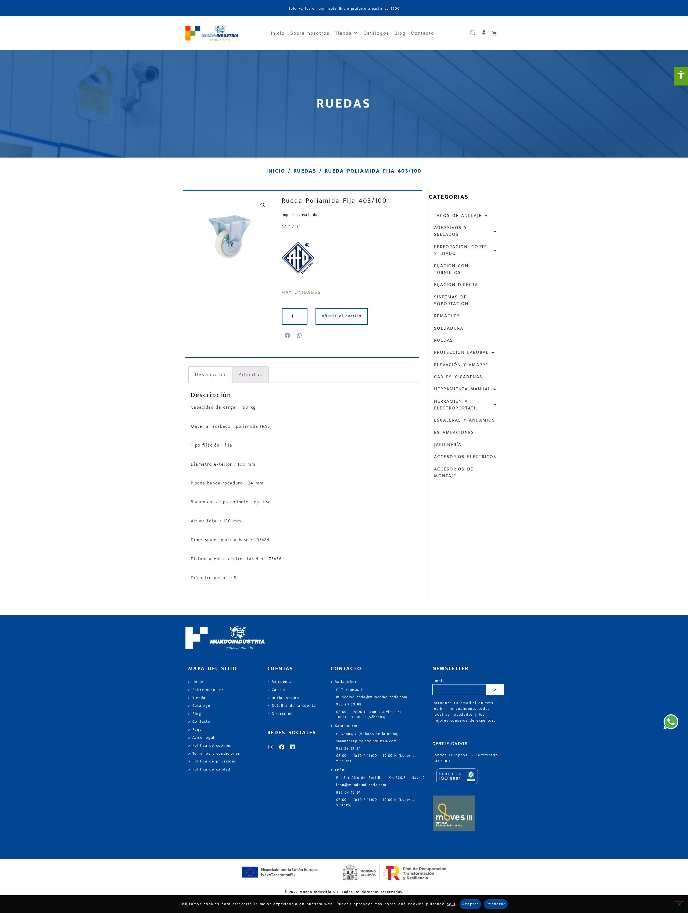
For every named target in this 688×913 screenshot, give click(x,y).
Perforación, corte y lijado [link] (460, 250)
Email (438, 681)
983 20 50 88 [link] (349, 704)
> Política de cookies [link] (209, 745)
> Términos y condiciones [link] (214, 753)
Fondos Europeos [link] (451, 755)
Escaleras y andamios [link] (464, 420)
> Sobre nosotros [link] (206, 690)
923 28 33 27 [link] (348, 748)
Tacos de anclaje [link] (458, 215)
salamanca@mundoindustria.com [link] (366, 741)
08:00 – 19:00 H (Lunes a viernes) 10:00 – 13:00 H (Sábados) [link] (368, 714)
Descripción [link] (210, 374)
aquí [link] (451, 904)
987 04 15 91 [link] (348, 793)
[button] (288, 335)
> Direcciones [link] (281, 714)
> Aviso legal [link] (201, 737)
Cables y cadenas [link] (458, 377)
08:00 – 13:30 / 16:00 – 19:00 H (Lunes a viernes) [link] (375, 758)
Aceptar (470, 904)
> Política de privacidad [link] (212, 761)
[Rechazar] (679, 903)
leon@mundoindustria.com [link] (361, 785)
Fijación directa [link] (456, 284)
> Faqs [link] (195, 729)
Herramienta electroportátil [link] (456, 405)
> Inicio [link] (195, 682)
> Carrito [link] (276, 690)
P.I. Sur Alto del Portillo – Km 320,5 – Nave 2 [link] (380, 778)
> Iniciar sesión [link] (283, 698)
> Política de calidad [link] (209, 769)
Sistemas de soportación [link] (451, 300)
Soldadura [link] (448, 328)
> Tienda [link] (197, 698)
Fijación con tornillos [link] (451, 269)
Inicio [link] (278, 33)
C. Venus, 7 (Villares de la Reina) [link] (367, 734)
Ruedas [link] (304, 171)
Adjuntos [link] (250, 374)
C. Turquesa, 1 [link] (349, 690)
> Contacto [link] (199, 721)
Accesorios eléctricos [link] (465, 457)
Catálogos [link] (376, 33)
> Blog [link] (195, 714)
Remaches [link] (447, 316)
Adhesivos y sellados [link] (450, 231)
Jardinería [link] (447, 444)
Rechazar (495, 904)
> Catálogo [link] (199, 705)
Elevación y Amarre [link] (461, 365)
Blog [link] (400, 33)
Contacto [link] (422, 33)
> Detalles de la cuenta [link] (291, 705)
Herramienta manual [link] (462, 389)
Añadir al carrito (342, 316)
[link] (681, 76)
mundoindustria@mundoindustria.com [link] (371, 697)
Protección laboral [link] (461, 352)
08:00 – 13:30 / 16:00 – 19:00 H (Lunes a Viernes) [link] (375, 802)
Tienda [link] (343, 33)
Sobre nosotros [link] (309, 33)
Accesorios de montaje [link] (454, 472)
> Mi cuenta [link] (279, 682)
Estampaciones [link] (454, 432)
